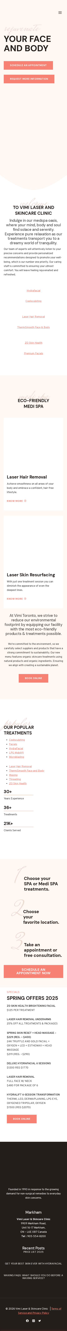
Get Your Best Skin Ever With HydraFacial (33, 1263)
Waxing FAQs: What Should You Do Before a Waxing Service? (33, 1277)
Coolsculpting (17, 740)
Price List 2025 (34, 1251)
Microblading (16, 757)
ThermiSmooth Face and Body (26, 771)
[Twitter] (39, 1320)
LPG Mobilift (16, 753)
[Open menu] (60, 12)
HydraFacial (16, 748)
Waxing (13, 775)
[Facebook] (27, 1320)
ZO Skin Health (18, 783)
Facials (13, 744)
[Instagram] (33, 1320)
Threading (15, 779)
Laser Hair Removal (20, 766)
